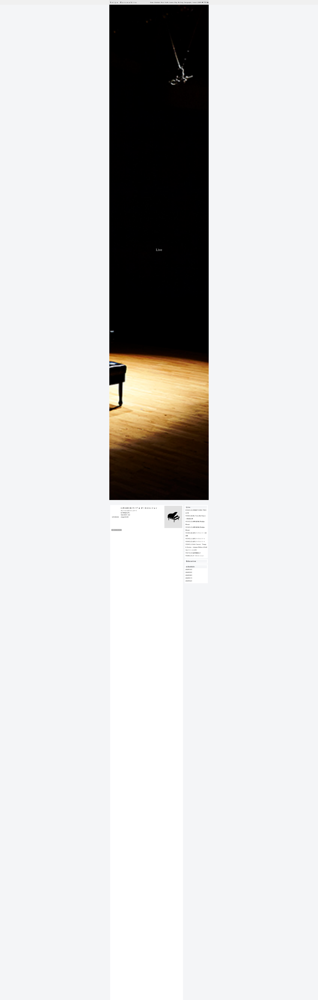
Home (152, 2)
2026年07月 (189, 578)
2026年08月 (189, 575)
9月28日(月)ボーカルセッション (195, 555)
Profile (167, 2)
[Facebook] (204, 2)
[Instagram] (206, 2)
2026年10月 (189, 569)
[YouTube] (208, 2)
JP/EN (199, 2)
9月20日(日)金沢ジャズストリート (195, 541)
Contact (194, 2)
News (162, 2)
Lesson (171, 2)
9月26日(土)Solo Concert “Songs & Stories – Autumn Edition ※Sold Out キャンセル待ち (196, 547)
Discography (188, 2)
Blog (175, 2)
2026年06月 (189, 581)
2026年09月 (189, 572)
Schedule (157, 2)
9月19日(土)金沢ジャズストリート (195, 538)
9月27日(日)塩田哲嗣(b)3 (193, 553)
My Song (180, 2)
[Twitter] (202, 2)
